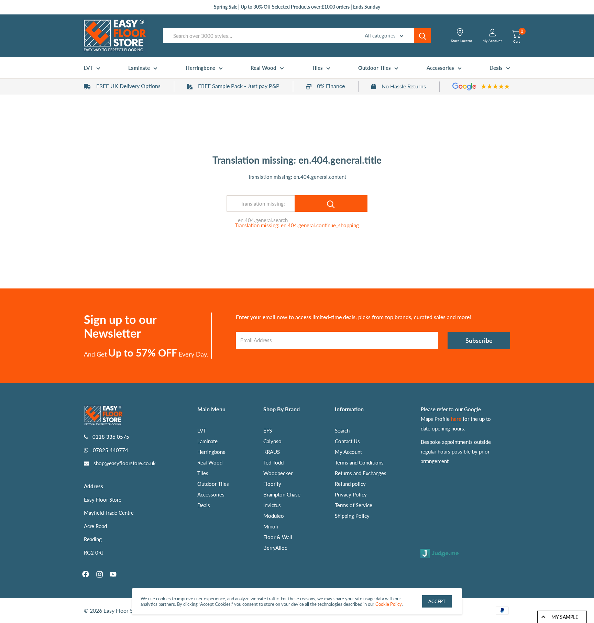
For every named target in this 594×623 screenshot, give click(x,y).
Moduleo (273, 516)
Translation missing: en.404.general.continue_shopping (297, 225)
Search (342, 430)
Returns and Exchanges (360, 473)
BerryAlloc (275, 548)
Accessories (440, 68)
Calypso (272, 441)
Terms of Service (353, 505)
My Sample (564, 617)
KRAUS (271, 452)
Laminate (139, 68)
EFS (267, 430)
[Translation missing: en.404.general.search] (331, 203)
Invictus (272, 505)
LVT (88, 68)
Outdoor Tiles (374, 68)
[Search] (422, 35)
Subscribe (479, 340)
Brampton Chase (281, 494)
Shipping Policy (352, 516)
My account (492, 41)
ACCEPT (437, 601)
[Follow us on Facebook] (85, 574)
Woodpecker (278, 473)
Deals (496, 68)
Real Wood (263, 68)
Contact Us (347, 441)
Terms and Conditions (359, 462)
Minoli (270, 526)
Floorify (272, 484)
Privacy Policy (351, 494)
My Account (348, 452)
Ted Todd (273, 462)
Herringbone (200, 68)
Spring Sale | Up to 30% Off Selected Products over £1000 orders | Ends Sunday (297, 7)
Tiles (317, 68)
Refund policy (350, 484)
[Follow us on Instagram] (99, 574)
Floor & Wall (277, 537)
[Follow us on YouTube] (113, 574)
